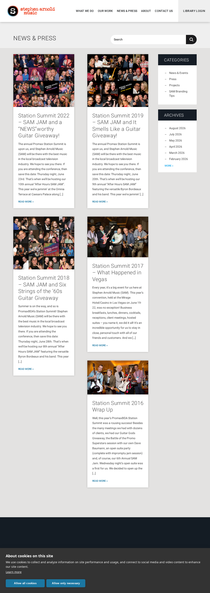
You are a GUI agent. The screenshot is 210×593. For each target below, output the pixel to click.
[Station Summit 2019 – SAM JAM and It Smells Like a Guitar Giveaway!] (117, 80)
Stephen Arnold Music (31, 11)
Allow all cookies (25, 583)
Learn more (14, 572)
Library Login (194, 11)
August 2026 (177, 128)
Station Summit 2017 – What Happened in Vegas (117, 272)
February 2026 (178, 159)
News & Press (127, 11)
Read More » (26, 201)
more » (169, 165)
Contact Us (164, 11)
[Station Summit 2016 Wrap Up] (117, 377)
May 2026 (175, 140)
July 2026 (175, 134)
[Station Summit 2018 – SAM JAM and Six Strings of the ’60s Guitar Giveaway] (43, 243)
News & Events (178, 73)
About (146, 11)
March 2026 (177, 152)
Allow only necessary (66, 583)
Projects (174, 85)
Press (172, 79)
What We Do (85, 11)
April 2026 (175, 146)
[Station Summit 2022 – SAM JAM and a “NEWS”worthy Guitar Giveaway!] (43, 80)
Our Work (105, 11)
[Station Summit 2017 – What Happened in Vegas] (117, 237)
